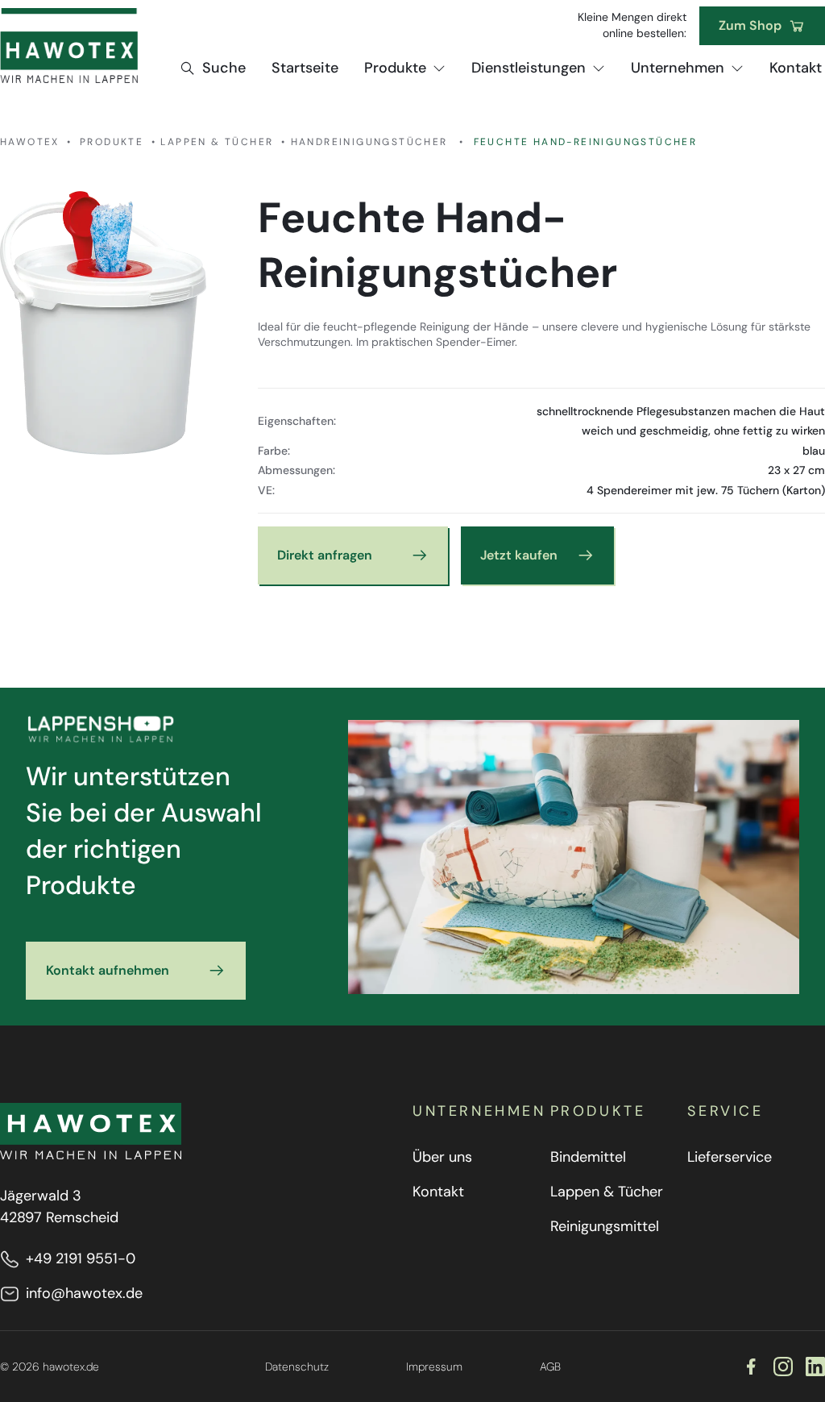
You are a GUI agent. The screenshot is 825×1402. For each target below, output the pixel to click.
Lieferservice (729, 1157)
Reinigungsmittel (604, 1226)
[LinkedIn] (815, 1366)
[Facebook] (751, 1366)
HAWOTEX (30, 141)
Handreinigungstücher (369, 141)
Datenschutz (297, 1366)
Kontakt (438, 1191)
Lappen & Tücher (216, 141)
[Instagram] (783, 1366)
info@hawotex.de (84, 1293)
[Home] (69, 45)
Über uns (442, 1157)
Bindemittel (588, 1157)
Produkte (111, 141)
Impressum (434, 1366)
